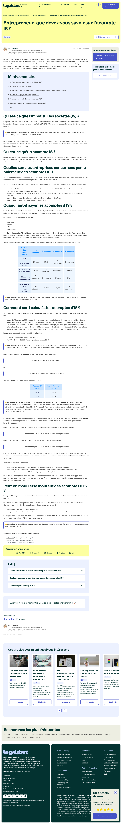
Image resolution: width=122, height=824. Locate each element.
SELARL (6, 126)
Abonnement (62, 771)
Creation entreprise (11, 734)
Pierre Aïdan (37, 52)
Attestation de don (63, 734)
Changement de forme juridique (83, 734)
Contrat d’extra (37, 734)
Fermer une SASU (36, 737)
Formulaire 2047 (10, 737)
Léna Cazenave (13, 48)
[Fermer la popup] (115, 792)
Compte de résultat (103, 734)
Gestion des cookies (88, 783)
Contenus (86, 751)
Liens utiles (108, 751)
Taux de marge (25, 734)
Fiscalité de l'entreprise (39, 16)
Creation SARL (22, 737)
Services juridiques (64, 751)
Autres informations (90, 768)
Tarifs (75, 6)
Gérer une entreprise (22, 16)
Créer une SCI (50, 734)
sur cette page (82, 816)
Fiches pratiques (8, 16)
